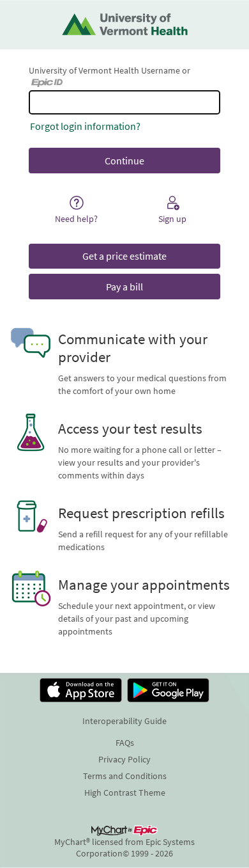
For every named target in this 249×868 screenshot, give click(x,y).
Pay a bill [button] (124, 286)
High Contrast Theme (124, 792)
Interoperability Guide (124, 721)
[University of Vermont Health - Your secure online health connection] (124, 24)
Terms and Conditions (125, 776)
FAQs (125, 742)
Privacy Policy (124, 759)
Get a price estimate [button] (124, 255)
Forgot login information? (85, 126)
